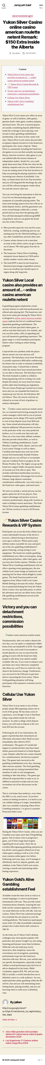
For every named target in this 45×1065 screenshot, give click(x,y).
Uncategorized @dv (22, 16)
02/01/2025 (31, 53)
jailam (17, 53)
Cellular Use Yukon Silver (18, 97)
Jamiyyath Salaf (22, 5)
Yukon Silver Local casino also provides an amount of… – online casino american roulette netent (21, 77)
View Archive (9, 1019)
